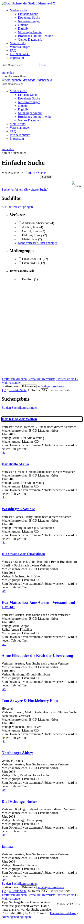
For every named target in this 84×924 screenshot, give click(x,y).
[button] (77, 184)
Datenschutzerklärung (64, 913)
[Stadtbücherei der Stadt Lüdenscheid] (27, 3)
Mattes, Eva (30, 239)
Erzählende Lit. (32, 259)
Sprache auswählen (14, 76)
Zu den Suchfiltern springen (20, 407)
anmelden (8, 72)
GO (43, 65)
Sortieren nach (11, 386)
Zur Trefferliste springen (17, 207)
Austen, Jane (30, 227)
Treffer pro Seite (59, 390)
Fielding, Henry (32, 235)
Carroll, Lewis (31, 231)
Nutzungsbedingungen (16, 917)
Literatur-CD (30, 263)
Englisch (27, 279)
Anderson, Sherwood (36, 223)
